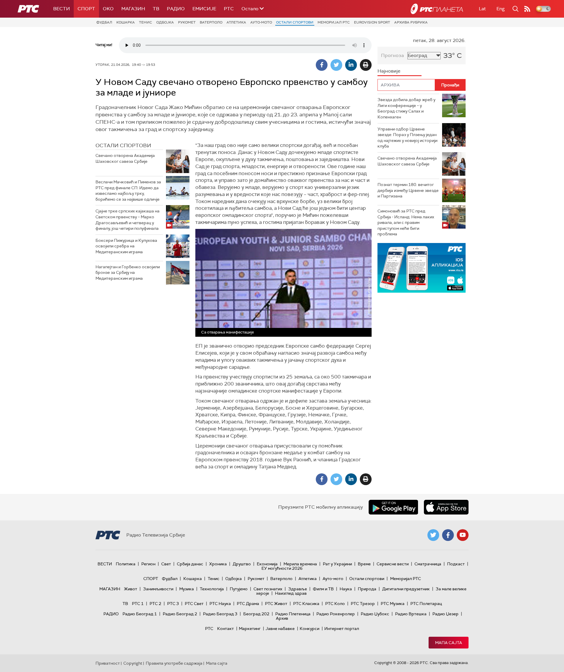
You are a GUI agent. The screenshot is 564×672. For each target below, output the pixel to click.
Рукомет (187, 22)
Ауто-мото (261, 22)
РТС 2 (155, 603)
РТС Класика (306, 603)
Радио (176, 9)
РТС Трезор (363, 603)
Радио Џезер (445, 613)
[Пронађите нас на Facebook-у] (448, 535)
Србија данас (190, 564)
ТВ (156, 9)
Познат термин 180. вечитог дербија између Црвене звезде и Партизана (408, 190)
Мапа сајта (448, 642)
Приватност (107, 663)
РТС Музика (392, 603)
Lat (482, 9)
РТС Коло (335, 603)
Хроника (218, 564)
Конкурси (309, 628)
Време (364, 564)
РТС (229, 9)
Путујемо (239, 588)
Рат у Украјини (337, 564)
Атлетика (236, 22)
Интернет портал (341, 628)
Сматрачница (427, 564)
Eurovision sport (372, 22)
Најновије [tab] (388, 71)
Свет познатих (268, 588)
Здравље (297, 588)
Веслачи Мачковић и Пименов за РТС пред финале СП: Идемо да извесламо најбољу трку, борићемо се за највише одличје (128, 190)
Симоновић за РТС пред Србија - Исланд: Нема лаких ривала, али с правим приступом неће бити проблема (405, 222)
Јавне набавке (280, 628)
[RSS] (527, 9)
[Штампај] (366, 65)
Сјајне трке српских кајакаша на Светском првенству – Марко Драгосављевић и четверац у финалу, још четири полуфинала (127, 219)
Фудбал (104, 22)
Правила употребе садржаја (174, 663)
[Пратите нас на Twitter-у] (433, 535)
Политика (125, 564)
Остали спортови (294, 22)
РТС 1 (138, 603)
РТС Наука (220, 603)
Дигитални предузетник (406, 588)
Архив (282, 618)
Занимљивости (158, 588)
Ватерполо (211, 22)
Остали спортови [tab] (123, 145)
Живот (130, 588)
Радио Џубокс (375, 613)
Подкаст (456, 564)
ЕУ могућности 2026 (282, 568)
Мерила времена (300, 564)
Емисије (204, 9)
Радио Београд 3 (220, 613)
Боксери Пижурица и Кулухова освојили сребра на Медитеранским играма (126, 246)
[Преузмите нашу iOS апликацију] (446, 507)
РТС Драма (248, 603)
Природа (367, 588)
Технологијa (212, 588)
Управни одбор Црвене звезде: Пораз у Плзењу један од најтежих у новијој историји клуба (407, 137)
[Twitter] (336, 65)
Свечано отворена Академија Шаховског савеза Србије (125, 158)
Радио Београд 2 (180, 613)
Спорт (86, 9)
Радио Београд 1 (139, 613)
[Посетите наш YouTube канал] (463, 535)
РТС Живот (276, 603)
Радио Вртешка (411, 613)
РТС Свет (194, 603)
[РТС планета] (436, 9)
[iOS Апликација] (421, 268)
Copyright (132, 663)
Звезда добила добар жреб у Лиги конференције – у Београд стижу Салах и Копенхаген (406, 108)
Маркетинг (250, 628)
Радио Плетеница (292, 613)
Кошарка (125, 22)
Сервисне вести (393, 564)
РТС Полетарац (426, 603)
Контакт (225, 628)
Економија (267, 564)
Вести (61, 9)
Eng (500, 9)
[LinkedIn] (351, 65)
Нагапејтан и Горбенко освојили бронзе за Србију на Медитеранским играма (127, 272)
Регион (148, 564)
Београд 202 (256, 613)
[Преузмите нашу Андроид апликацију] (393, 507)
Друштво (242, 564)
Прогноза (392, 55)
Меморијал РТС (334, 22)
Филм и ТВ (323, 588)
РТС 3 (173, 603)
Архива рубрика (411, 22)
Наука (346, 588)
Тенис (145, 22)
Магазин (133, 9)
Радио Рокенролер (335, 613)
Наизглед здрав (291, 593)
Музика (186, 588)
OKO (108, 9)
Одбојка (165, 22)
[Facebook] (322, 65)
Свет (166, 564)
